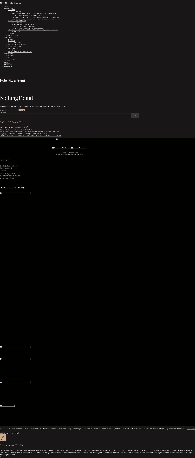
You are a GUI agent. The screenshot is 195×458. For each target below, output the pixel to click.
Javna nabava (13, 48)
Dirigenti (11, 41)
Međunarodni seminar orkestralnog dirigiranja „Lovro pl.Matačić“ (33, 30)
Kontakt (7, 63)
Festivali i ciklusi (14, 12)
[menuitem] (8, 65)
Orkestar (7, 37)
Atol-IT (80, 154)
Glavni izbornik (15, 3)
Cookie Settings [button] (5, 433)
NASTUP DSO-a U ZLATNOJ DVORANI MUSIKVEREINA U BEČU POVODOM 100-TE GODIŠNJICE (30, 136)
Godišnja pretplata (15, 32)
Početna (7, 6)
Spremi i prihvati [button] (6, 457)
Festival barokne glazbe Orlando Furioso (27, 28)
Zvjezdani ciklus (18, 23)
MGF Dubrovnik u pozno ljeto (23, 24)
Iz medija (11, 59)
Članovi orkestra (14, 43)
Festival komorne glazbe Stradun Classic (27, 15)
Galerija (11, 55)
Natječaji (11, 50)
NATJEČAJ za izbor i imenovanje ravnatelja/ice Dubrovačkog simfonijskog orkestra (29, 131)
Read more (191, 429)
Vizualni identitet (14, 46)
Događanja (8, 8)
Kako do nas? (13, 35)
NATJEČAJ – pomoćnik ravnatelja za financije (16, 129)
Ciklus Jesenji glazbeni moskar (23, 26)
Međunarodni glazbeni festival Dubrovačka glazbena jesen (34, 13)
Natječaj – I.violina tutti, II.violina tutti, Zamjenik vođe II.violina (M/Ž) (23, 134)
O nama (10, 39)
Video (10, 57)
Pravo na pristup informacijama (20, 52)
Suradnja (11, 33)
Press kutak (8, 54)
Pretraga (3, 112)
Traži (134, 116)
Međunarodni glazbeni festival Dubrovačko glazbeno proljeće (35, 17)
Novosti (7, 61)
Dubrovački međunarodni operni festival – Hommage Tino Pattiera (36, 19)
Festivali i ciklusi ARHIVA (17, 21)
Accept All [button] (15, 433)
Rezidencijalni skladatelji (17, 44)
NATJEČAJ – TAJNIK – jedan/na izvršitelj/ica (15, 127)
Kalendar (11, 10)
